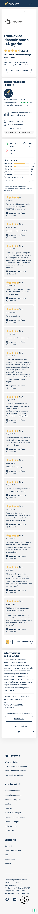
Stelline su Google (12, 822)
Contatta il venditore (19, 726)
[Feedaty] (12, 4)
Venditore (9, 181)
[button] (19, 114)
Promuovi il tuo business (14, 775)
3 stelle (9, 169)
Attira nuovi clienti (12, 762)
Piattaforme (9, 830)
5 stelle (9, 163)
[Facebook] (4, 732)
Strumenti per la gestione (15, 817)
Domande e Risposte (13, 799)
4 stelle (9, 166)
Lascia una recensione (19, 70)
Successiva (26, 642)
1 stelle (9, 175)
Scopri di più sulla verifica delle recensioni (18, 132)
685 (18, 642)
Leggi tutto (9, 690)
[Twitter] (19, 732)
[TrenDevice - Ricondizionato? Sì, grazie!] (14, 21)
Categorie (9, 846)
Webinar (8, 864)
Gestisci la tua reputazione (15, 771)
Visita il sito (19, 719)
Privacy (8, 882)
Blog (6, 855)
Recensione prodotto (13, 795)
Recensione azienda (12, 791)
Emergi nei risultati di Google (16, 766)
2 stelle (9, 172)
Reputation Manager (13, 813)
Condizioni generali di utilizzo (16, 880)
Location (8, 804)
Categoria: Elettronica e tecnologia (18, 713)
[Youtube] (33, 732)
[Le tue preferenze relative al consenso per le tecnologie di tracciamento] (34, 910)
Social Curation (11, 826)
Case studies (10, 859)
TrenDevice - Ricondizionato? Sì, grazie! (16, 40)
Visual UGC (9, 808)
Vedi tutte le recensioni (15, 177)
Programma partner (13, 850)
